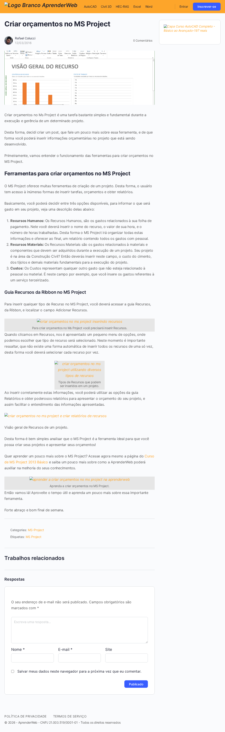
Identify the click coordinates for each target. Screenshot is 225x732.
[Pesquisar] (168, 6)
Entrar (184, 6)
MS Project (33, 537)
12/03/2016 (23, 43)
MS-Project (36, 530)
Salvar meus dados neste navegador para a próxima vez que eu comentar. (79, 671)
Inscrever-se (207, 6)
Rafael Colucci (25, 38)
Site (108, 649)
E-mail (65, 649)
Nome (18, 649)
